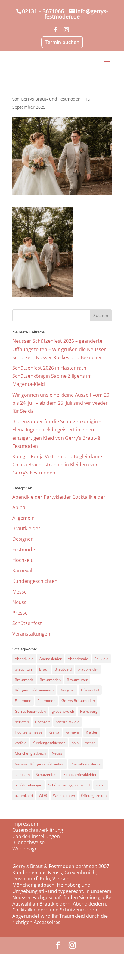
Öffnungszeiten (94, 795)
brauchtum (24, 669)
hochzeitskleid (67, 721)
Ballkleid (101, 658)
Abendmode (78, 658)
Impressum (25, 823)
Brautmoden (50, 679)
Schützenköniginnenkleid (69, 785)
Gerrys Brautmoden (78, 700)
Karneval (22, 570)
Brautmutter (77, 679)
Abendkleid (24, 658)
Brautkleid (63, 669)
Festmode (23, 549)
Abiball (20, 507)
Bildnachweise (28, 842)
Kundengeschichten (34, 581)
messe (90, 742)
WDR (43, 795)
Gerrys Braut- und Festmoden (51, 99)
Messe (19, 592)
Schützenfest (27, 623)
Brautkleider (26, 528)
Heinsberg (89, 711)
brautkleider (88, 669)
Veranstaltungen (31, 633)
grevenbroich (63, 711)
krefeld (20, 742)
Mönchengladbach (30, 753)
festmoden (46, 700)
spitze (101, 785)
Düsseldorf (90, 690)
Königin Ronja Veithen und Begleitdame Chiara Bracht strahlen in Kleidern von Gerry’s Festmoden (57, 464)
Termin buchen (62, 42)
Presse (20, 612)
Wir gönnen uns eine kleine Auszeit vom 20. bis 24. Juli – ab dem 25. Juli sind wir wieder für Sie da (61, 403)
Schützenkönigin (28, 785)
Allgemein (23, 518)
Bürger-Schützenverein (34, 690)
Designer (22, 539)
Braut (43, 669)
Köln (75, 742)
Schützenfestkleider (80, 774)
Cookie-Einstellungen (36, 836)
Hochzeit (22, 560)
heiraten (22, 721)
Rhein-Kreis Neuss (85, 764)
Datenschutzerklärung (37, 830)
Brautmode (24, 679)
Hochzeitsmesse (28, 732)
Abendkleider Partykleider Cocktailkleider (58, 497)
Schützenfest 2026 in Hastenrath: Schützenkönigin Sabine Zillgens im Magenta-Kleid (52, 376)
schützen (22, 774)
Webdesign (25, 848)
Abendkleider (50, 658)
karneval (72, 732)
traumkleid (24, 795)
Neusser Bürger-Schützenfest (39, 764)
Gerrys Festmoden (30, 711)
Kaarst (53, 732)
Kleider (92, 732)
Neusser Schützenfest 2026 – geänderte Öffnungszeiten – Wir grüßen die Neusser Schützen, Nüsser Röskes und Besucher (59, 349)
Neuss (19, 602)
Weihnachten (64, 795)
